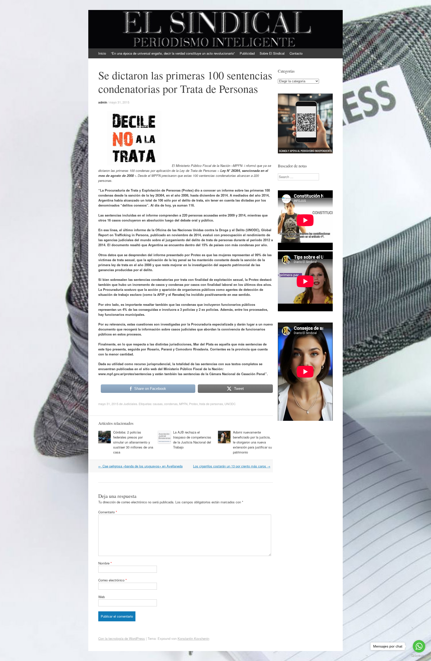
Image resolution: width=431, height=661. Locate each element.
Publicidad (247, 53)
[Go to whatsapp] (419, 646)
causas (158, 404)
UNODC (230, 404)
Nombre (105, 563)
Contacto (296, 53)
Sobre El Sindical (272, 53)
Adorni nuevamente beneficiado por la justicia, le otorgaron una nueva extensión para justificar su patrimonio (252, 442)
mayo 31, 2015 (119, 102)
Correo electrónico (112, 580)
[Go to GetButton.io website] (419, 656)
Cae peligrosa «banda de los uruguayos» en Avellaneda (140, 466)
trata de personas (211, 404)
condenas (171, 404)
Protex (193, 404)
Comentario (107, 512)
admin (102, 102)
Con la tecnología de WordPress (121, 638)
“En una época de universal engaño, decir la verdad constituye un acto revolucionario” (173, 53)
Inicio (102, 53)
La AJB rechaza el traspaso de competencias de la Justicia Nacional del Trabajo (192, 439)
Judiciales (130, 404)
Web (101, 596)
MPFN (183, 404)
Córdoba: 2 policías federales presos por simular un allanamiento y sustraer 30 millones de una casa (133, 442)
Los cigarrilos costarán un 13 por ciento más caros (231, 466)
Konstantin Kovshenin (193, 638)
